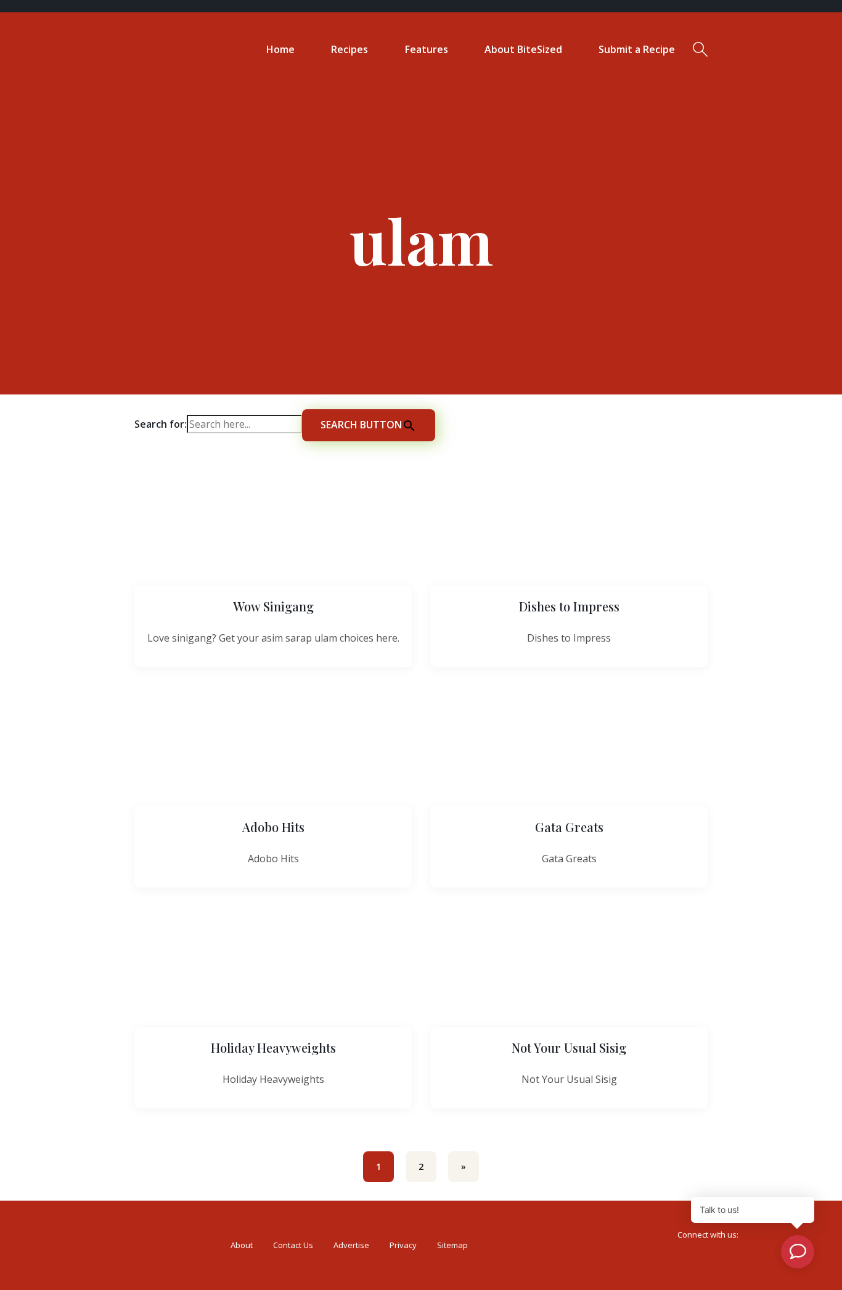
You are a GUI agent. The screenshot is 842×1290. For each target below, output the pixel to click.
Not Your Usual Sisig (569, 1047)
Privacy (403, 1245)
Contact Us (293, 1245)
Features (426, 49)
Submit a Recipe (637, 49)
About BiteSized (523, 49)
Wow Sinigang (273, 606)
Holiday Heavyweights (273, 1047)
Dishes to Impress (569, 606)
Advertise (351, 1245)
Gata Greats (569, 826)
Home (280, 49)
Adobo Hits (273, 826)
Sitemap (452, 1245)
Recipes (349, 49)
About (242, 1245)
